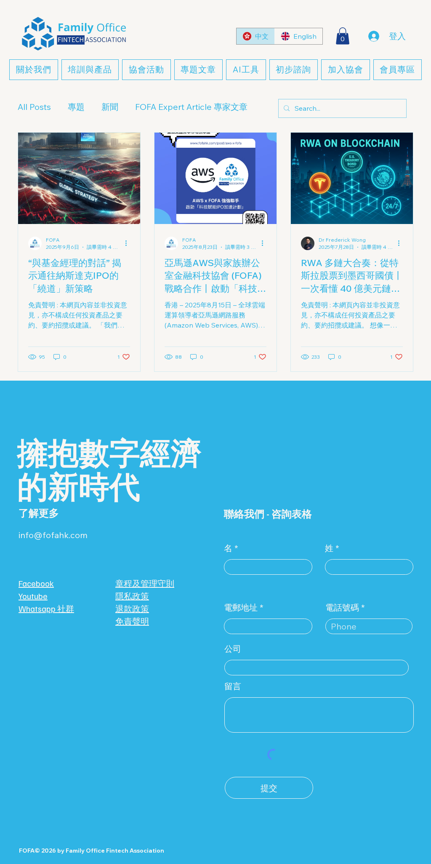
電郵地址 (241, 607)
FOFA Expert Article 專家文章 (191, 106)
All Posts (34, 106)
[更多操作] (129, 243)
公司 (232, 649)
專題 (76, 106)
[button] (342, 36)
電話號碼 (342, 607)
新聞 (109, 106)
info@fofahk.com (53, 535)
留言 (232, 686)
